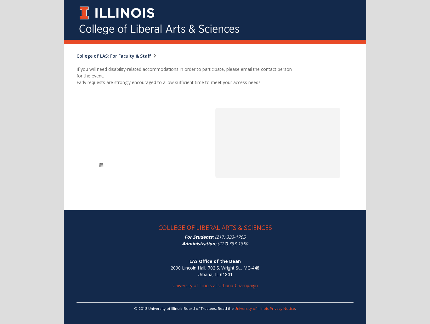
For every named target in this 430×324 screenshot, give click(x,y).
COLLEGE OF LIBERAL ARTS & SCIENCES (215, 227)
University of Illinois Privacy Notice (265, 308)
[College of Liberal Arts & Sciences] (215, 3)
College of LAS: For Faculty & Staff (113, 56)
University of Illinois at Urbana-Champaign (215, 285)
